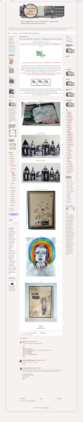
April (12, 198)
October (13, 183)
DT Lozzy (69, 149)
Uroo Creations (26, 368)
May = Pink (69, 168)
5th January (69, 122)
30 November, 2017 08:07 (35, 368)
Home (9, 33)
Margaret (41, 101)
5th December (70, 117)
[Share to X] (42, 333)
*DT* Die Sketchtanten (27, 351)
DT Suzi (69, 152)
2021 (11, 156)
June (12, 194)
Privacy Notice (70, 169)
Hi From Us (15, 33)
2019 (11, 160)
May (12, 196)
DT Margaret (69, 150)
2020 (11, 158)
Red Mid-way (70, 171)
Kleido (24, 341)
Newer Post (22, 398)
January (13, 205)
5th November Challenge (28, 334)
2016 (11, 208)
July (12, 192)
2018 (11, 162)
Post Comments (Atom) (30, 400)
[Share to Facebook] (44, 333)
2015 (11, 210)
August (13, 190)
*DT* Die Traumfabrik (27, 353)
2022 (11, 154)
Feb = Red (69, 155)
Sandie (10, 78)
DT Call (68, 147)
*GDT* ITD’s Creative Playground (30, 354)
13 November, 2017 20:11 (31, 341)
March (12, 200)
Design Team (70, 145)
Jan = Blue (69, 163)
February (13, 202)
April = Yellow (70, 142)
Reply (24, 356)
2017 (11, 164)
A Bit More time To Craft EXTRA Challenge (44, 74)
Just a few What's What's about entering (29, 33)
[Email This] (40, 333)
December (13, 165)
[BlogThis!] (41, 333)
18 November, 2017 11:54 (40, 360)
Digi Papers (55, 44)
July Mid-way (70, 166)
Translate (70, 41)
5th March (69, 129)
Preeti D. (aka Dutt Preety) (28, 360)
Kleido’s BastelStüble (27, 348)
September (13, 187)
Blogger (47, 407)
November (13, 168)
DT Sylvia (69, 154)
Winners (69, 173)
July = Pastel (70, 164)
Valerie (10, 88)
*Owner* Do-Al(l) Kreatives (28, 350)
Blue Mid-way (70, 144)
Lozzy (10, 67)
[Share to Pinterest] (45, 333)
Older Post (59, 398)
